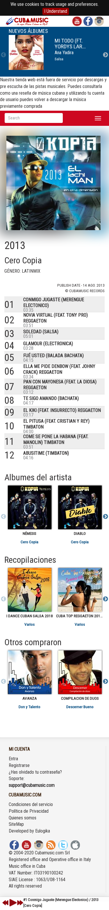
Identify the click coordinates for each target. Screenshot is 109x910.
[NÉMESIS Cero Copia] (29, 507)
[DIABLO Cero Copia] (79, 507)
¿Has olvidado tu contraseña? (35, 772)
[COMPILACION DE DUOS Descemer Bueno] (79, 672)
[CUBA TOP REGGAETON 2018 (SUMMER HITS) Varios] (79, 590)
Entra (13, 758)
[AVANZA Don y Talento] (29, 672)
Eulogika (42, 831)
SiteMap (16, 824)
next (20, 903)
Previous (3, 55)
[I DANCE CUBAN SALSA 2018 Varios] (29, 590)
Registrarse (19, 765)
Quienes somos (22, 818)
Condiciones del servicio (31, 804)
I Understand (55, 11)
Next (105, 55)
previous (5, 903)
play (12, 903)
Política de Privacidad (29, 811)
